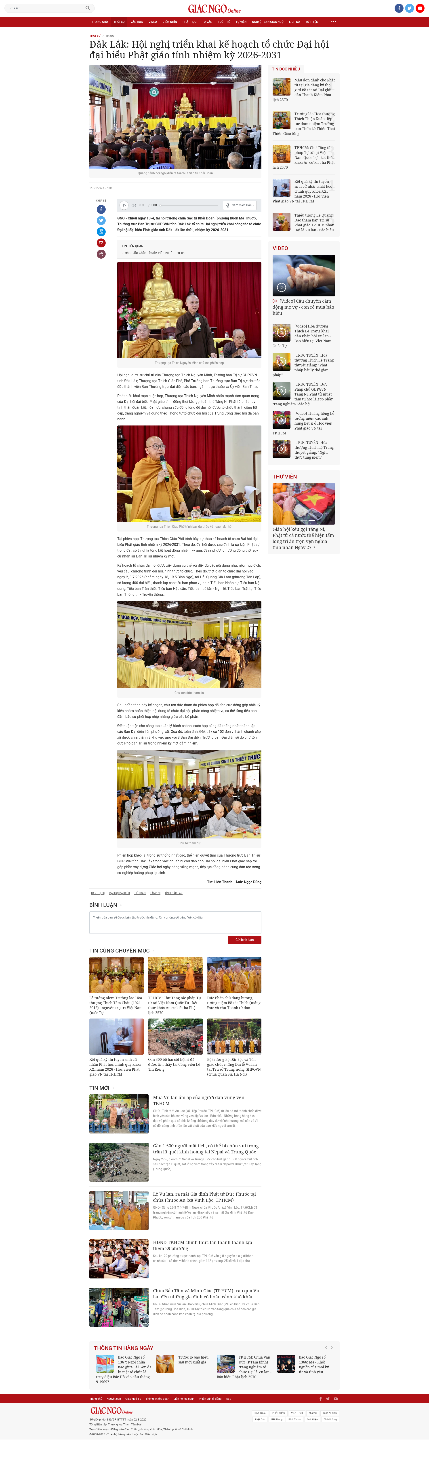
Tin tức (109, 35)
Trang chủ (100, 21)
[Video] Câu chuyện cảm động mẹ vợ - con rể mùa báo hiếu (303, 307)
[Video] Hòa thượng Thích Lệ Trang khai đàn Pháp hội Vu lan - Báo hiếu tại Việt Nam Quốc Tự (302, 336)
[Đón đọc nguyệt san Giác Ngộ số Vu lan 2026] (226, 1364)
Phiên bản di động (210, 1393)
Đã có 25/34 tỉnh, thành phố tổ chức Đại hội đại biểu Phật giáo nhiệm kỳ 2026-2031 (303, 535)
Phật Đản (260, 1414)
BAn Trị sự (260, 1408)
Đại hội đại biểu (119, 893)
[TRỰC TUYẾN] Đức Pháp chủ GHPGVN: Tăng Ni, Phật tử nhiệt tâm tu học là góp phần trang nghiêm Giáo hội (303, 394)
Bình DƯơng (330, 1414)
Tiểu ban (140, 893)
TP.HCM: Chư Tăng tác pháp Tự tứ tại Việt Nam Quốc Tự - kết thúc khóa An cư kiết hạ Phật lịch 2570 (174, 1005)
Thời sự (119, 21)
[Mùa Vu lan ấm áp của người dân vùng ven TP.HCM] (119, 1113)
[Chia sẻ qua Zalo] (101, 231)
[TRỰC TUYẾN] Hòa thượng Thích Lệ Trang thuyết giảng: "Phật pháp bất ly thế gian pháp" (303, 365)
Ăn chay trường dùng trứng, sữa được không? (192, 1362)
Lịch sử (294, 21)
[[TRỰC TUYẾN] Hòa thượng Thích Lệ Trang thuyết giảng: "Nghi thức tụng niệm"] (281, 449)
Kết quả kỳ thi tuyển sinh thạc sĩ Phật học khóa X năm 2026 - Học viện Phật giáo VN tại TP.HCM (122, 1367)
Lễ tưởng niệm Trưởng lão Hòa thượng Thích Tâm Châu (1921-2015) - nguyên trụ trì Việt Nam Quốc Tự (116, 1005)
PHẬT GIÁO (278, 1408)
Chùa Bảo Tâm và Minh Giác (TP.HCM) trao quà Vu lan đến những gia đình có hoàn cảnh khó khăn (206, 1294)
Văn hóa (136, 21)
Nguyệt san (114, 1393)
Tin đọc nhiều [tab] (286, 69)
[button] (327, 1365)
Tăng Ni (155, 893)
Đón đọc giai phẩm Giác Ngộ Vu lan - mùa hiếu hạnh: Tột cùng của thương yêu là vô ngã (304, 1367)
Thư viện (285, 476)
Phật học (189, 21)
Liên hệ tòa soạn (184, 1393)
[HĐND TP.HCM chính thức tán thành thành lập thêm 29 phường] (119, 1258)
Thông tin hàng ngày (123, 1348)
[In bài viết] (101, 254)
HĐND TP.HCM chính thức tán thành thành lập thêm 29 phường (202, 1245)
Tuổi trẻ (224, 21)
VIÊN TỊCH (297, 1408)
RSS (228, 1393)
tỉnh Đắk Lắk (174, 893)
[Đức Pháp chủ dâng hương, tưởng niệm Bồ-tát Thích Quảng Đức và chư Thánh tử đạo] (234, 975)
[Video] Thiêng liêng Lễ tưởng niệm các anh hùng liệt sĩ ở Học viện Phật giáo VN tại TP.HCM (303, 423)
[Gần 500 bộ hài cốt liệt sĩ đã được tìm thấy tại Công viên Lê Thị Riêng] (175, 1037)
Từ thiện (311, 21)
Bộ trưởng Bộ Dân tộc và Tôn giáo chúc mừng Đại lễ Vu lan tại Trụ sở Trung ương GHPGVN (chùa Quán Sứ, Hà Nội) (234, 1067)
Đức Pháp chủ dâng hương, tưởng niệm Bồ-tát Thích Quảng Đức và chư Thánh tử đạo (234, 1002)
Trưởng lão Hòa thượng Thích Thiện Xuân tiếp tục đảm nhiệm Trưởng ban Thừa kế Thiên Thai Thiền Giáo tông (304, 123)
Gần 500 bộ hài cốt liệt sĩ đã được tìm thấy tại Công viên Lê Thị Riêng (174, 1064)
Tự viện (241, 21)
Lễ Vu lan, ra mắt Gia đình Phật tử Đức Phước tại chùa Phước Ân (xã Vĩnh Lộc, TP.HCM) (204, 1197)
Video (153, 21)
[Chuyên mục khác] (334, 22)
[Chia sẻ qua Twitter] (101, 220)
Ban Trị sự (98, 893)
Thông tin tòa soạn (157, 1393)
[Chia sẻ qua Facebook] (101, 209)
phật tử (313, 1408)
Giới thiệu (312, 1414)
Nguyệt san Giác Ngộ (268, 21)
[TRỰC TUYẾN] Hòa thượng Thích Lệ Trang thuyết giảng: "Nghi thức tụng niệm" (314, 450)
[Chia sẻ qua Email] (101, 242)
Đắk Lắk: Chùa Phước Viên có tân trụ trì (155, 253)
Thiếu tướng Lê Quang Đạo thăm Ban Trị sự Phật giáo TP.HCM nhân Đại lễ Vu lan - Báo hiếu (314, 222)
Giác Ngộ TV (133, 1393)
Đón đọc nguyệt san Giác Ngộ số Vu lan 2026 (255, 1362)
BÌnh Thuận (294, 1414)
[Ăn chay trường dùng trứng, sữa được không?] (165, 1364)
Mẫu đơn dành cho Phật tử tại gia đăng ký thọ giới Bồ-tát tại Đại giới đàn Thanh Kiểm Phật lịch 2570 (304, 90)
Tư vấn (207, 21)
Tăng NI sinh (330, 1408)
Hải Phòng (276, 1414)
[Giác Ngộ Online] (164, 1405)
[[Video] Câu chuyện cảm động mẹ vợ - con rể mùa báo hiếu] (304, 275)
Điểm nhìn (169, 21)
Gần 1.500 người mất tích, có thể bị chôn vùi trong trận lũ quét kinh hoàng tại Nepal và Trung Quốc (206, 1149)
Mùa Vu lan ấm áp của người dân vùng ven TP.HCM (198, 1100)
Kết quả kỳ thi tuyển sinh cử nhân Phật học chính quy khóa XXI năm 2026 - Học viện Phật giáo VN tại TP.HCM (115, 1067)
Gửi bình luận (245, 940)
